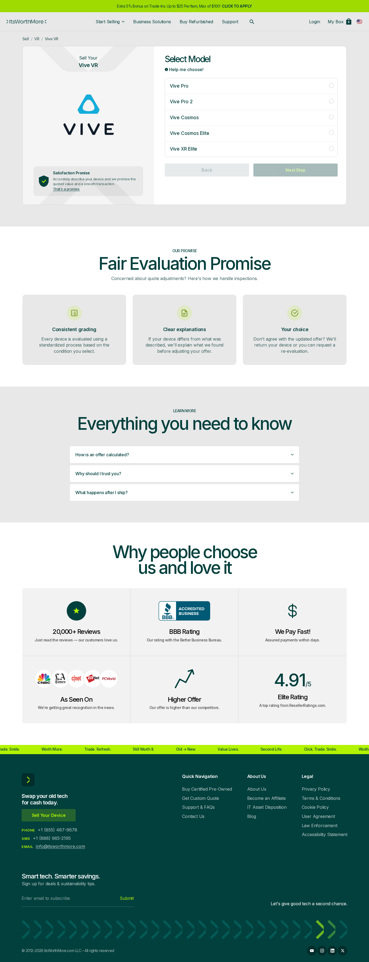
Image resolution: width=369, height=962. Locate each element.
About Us (256, 789)
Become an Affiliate (266, 798)
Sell (25, 38)
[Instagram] (322, 951)
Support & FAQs (198, 807)
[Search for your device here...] (252, 21)
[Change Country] (360, 22)
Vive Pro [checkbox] (179, 86)
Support (230, 21)
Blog (251, 816)
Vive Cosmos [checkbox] (184, 117)
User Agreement (318, 816)
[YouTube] (312, 951)
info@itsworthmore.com (60, 846)
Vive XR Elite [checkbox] (183, 149)
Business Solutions (152, 21)
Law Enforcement (319, 825)
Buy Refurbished (196, 21)
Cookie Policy (315, 807)
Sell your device (49, 815)
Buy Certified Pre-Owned (207, 789)
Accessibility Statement (324, 834)
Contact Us (193, 816)
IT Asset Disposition (267, 807)
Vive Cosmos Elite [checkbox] (189, 133)
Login (314, 21)
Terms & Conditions (321, 798)
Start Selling (108, 21)
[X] (342, 951)
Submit (127, 898)
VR (36, 38)
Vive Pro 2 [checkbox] (181, 101)
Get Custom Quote (200, 798)
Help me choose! (185, 69)
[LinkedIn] (332, 951)
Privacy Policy (316, 789)
